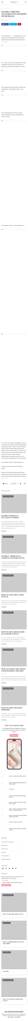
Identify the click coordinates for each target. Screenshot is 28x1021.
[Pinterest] (9, 868)
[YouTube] (12, 868)
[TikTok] (15, 868)
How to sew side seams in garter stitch (13, 633)
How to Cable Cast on (15, 822)
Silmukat (3, 852)
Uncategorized (5, 855)
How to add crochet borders (11, 709)
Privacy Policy (19, 882)
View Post (3, 530)
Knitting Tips (4, 848)
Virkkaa (12, 35)
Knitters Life (4, 845)
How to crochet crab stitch (12, 596)
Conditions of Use (10, 882)
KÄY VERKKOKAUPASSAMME (14, 1011)
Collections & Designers (7, 841)
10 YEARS (11, 789)
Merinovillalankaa (5, 41)
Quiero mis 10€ (6, 885)
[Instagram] (6, 868)
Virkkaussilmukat (6, 8)
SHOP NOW (14, 735)
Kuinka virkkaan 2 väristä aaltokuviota (12, 557)
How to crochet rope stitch (17, 776)
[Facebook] (2, 868)
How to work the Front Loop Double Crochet (13, 670)
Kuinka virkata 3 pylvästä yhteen (10, 517)
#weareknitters (4, 478)
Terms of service (11, 1017)
